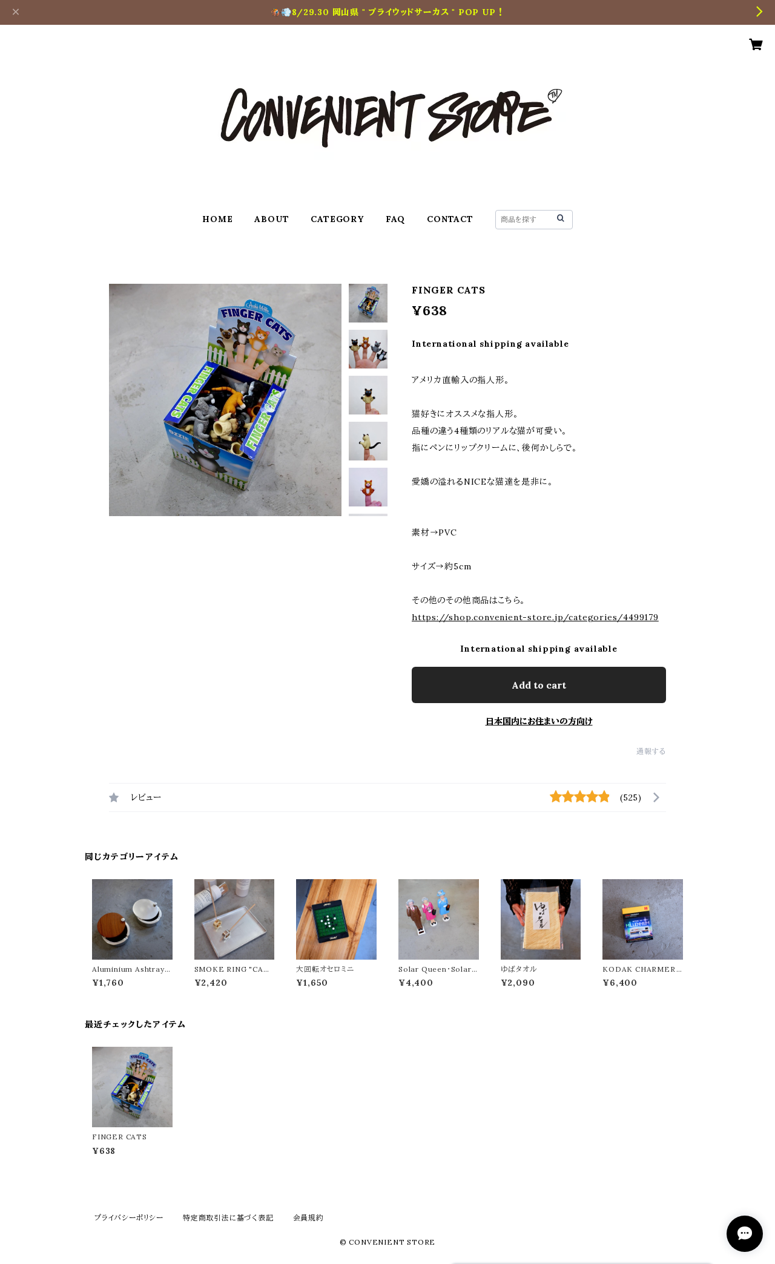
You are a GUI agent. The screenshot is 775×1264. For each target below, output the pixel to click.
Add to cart (539, 685)
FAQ (395, 219)
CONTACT (450, 219)
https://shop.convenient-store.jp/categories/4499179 (535, 617)
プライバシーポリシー (128, 1217)
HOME (217, 219)
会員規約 (308, 1217)
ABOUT (271, 219)
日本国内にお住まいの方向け (539, 721)
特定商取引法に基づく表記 (228, 1217)
